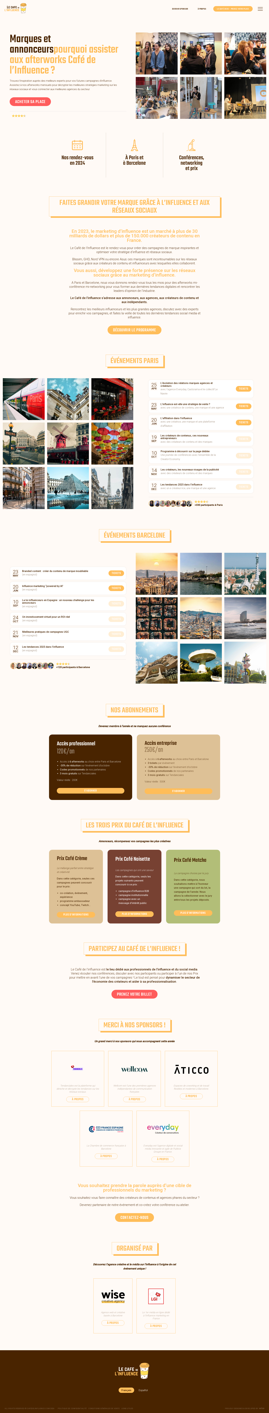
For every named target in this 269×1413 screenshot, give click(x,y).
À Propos (202, 9)
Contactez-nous (134, 1217)
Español (143, 1390)
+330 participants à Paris (209, 505)
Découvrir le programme (134, 330)
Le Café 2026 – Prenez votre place (233, 9)
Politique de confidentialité (72, 1409)
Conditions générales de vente (104, 1409)
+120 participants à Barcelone (73, 667)
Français (126, 1390)
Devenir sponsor (180, 9)
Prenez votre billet (134, 994)
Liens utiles (127, 1409)
